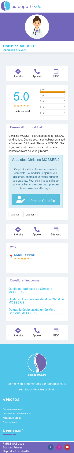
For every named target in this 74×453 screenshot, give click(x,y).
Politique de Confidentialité (17, 413)
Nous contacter (11, 422)
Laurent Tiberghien (24, 254)
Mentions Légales (12, 417)
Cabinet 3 (31, 214)
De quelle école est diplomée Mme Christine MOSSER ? (32, 311)
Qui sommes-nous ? (13, 409)
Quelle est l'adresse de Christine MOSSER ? (30, 290)
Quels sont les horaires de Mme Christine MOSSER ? (36, 301)
